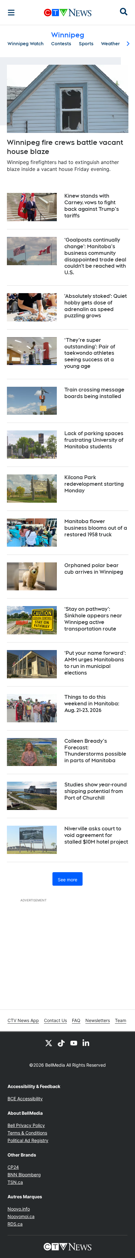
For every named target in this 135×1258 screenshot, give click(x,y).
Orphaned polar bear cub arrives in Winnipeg (93, 568)
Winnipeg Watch (26, 43)
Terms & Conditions (27, 1132)
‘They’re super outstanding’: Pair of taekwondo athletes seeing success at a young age (89, 353)
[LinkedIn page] (86, 1043)
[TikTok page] (61, 1043)
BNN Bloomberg (24, 1174)
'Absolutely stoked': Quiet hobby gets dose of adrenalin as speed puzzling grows (95, 306)
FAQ (76, 1020)
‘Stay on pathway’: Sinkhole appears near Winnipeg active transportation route (93, 619)
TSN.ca (15, 1182)
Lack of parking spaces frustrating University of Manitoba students (93, 440)
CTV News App (23, 1020)
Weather (110, 43)
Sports (86, 43)
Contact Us (55, 1020)
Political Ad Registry (28, 1140)
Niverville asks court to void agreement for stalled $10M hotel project (96, 835)
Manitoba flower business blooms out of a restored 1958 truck (95, 528)
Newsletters (97, 1020)
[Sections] (11, 12)
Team (120, 1020)
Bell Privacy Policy (26, 1125)
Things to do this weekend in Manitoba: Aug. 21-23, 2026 (91, 703)
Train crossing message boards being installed (94, 393)
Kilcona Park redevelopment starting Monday (94, 484)
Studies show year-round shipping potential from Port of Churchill (95, 791)
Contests (61, 43)
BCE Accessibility (25, 1098)
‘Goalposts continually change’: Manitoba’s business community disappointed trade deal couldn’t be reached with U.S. (95, 256)
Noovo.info (19, 1209)
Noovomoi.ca (21, 1216)
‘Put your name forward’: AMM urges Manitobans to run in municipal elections (95, 662)
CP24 (13, 1167)
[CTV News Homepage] (67, 12)
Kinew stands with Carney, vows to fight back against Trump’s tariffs (91, 205)
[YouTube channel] (74, 1043)
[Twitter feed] (48, 1043)
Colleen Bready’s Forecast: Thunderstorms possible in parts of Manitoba (95, 750)
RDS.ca (15, 1224)
